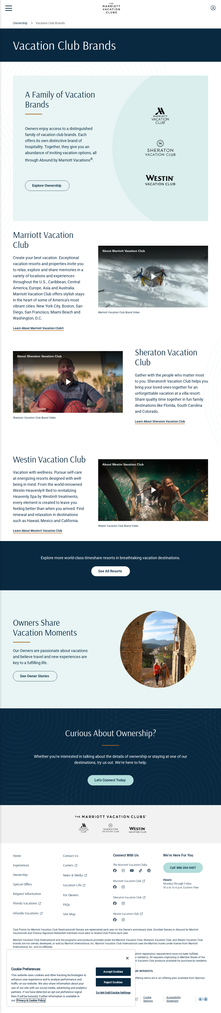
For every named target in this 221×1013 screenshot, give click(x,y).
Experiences (21, 865)
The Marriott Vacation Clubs (130, 865)
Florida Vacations (25, 903)
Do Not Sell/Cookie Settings (113, 992)
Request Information (27, 893)
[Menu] (8, 8)
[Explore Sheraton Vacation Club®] (160, 148)
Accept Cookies (113, 971)
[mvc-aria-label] (83, 828)
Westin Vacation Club (126, 914)
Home (17, 855)
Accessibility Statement (173, 999)
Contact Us (70, 855)
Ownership (20, 874)
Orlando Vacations (26, 913)
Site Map (69, 914)
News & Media (73, 875)
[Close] (127, 958)
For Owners (71, 895)
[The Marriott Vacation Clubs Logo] (111, 12)
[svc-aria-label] (110, 828)
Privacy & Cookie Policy (31, 1000)
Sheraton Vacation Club (127, 897)
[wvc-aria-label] (137, 830)
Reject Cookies (113, 982)
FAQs (66, 904)
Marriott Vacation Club (127, 881)
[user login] (213, 7)
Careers (68, 865)
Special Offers (22, 884)
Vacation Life (72, 885)
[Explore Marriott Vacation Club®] (160, 116)
